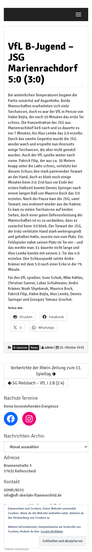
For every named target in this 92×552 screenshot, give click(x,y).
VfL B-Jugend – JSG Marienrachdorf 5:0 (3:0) (43, 62)
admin (49, 348)
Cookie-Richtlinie (52, 531)
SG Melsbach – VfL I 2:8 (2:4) (38, 383)
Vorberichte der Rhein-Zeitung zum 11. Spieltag (46, 371)
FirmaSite (22, 549)
